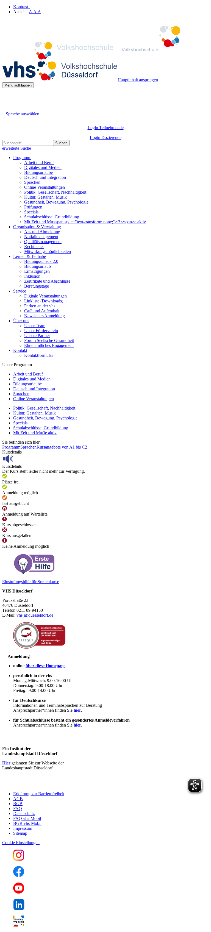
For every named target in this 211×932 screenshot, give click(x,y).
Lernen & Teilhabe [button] (29, 256)
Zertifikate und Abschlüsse (47, 281)
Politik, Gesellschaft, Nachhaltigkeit (55, 192)
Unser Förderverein (41, 330)
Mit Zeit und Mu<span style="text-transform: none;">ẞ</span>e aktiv (85, 221)
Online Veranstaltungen (44, 187)
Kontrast (21, 6)
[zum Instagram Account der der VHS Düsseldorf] (18, 859)
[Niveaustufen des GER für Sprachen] (33, 572)
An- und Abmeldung (42, 231)
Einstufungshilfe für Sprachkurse (30, 581)
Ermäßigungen (37, 271)
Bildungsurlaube (38, 172)
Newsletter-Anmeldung (44, 315)
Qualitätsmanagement (43, 241)
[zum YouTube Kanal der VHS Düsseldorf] (18, 892)
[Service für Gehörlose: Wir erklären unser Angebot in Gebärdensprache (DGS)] (7, 107)
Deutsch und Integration (45, 177)
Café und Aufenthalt (41, 310)
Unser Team (34, 325)
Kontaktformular (38, 355)
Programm (11, 447)
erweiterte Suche (16, 148)
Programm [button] (22, 157)
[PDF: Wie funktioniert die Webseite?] (7, 96)
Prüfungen (33, 207)
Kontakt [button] (20, 350)
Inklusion (32, 276)
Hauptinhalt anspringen (138, 79)
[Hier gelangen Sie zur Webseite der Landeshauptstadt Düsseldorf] (40, 784)
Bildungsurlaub (37, 266)
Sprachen (32, 182)
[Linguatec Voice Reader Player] (20, 459)
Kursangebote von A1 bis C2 (62, 447)
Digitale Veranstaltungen (45, 296)
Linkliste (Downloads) (43, 301)
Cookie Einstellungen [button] (21, 842)
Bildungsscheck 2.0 (41, 261)
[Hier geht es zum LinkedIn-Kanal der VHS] (18, 908)
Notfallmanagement (41, 236)
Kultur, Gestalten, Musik (45, 197)
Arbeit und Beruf (39, 162)
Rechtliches (34, 246)
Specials (31, 212)
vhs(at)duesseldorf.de (34, 615)
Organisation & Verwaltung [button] (37, 226)
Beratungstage (36, 286)
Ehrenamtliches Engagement (49, 345)
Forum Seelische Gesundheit (49, 340)
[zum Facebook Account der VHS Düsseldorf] (18, 875)
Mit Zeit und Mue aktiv (35, 432)
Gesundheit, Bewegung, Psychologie (56, 202)
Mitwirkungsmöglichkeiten (47, 251)
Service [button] (19, 291)
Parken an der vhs (39, 306)
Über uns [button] (21, 320)
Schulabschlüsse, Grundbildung (51, 217)
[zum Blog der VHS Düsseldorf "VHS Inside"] (18, 925)
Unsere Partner (37, 335)
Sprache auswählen (22, 114)
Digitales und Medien (43, 167)
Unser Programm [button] (17, 364)
